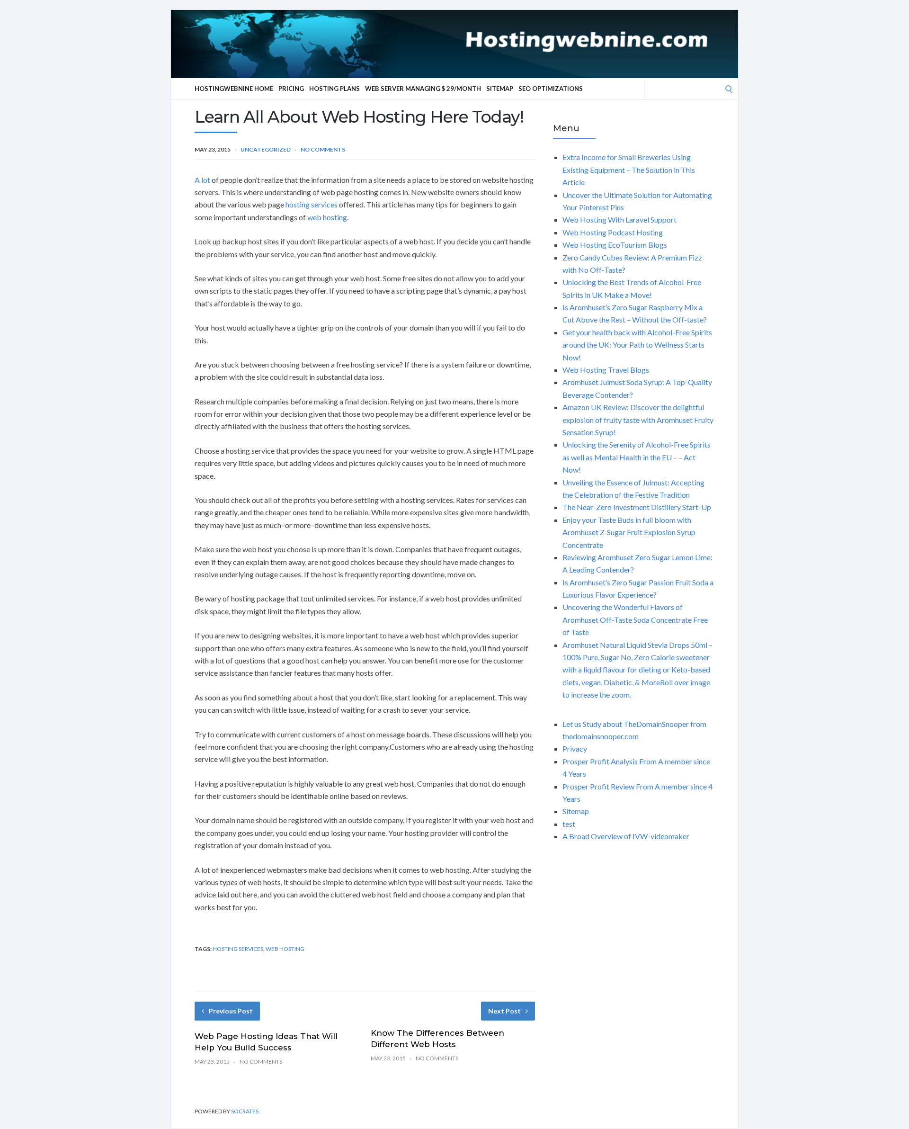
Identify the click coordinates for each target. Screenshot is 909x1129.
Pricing (291, 88)
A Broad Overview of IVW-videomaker (625, 836)
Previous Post (231, 1011)
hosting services (311, 204)
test (568, 823)
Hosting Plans (334, 88)
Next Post (504, 1011)
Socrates (244, 1111)
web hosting (327, 217)
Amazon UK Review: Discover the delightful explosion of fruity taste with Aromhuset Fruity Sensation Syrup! (637, 420)
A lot (202, 179)
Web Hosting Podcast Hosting (612, 232)
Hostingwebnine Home (234, 88)
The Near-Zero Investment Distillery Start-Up (636, 506)
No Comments (323, 149)
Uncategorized (266, 149)
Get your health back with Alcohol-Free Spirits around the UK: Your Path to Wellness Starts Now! (637, 345)
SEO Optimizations (550, 88)
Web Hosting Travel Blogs (605, 369)
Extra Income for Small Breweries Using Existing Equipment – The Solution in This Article (628, 169)
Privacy (574, 748)
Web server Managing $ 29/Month (423, 88)
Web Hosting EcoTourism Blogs (614, 244)
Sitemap (499, 88)
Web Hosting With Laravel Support (619, 219)
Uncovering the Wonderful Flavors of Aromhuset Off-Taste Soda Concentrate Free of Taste (635, 619)
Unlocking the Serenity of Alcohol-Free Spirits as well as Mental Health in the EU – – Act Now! (636, 457)
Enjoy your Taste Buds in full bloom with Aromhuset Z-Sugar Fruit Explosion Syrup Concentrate (628, 532)
